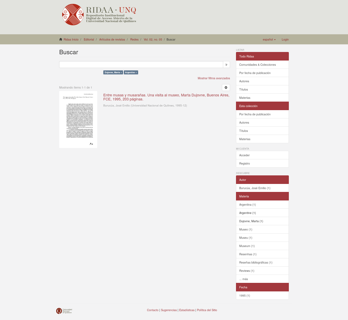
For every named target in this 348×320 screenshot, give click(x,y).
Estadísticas (187, 310)
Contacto (152, 310)
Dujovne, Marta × (113, 72)
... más (243, 279)
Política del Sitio (207, 310)
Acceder (244, 155)
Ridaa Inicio (71, 39)
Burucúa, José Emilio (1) (254, 188)
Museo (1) (245, 229)
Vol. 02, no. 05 (153, 39)
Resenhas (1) (248, 254)
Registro (244, 163)
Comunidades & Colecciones (257, 65)
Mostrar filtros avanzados (214, 78)
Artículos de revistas (112, 39)
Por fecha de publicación (255, 73)
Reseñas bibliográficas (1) (255, 262)
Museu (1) (245, 238)
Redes (134, 39)
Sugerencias (169, 310)
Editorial (89, 39)
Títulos (243, 89)
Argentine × (131, 72)
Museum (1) (247, 246)
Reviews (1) (246, 271)
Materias (244, 98)
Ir (226, 65)
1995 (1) (244, 295)
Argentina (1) (247, 204)
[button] (269, 39)
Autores (244, 81)
